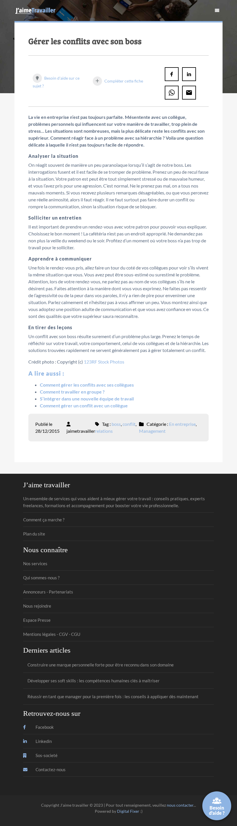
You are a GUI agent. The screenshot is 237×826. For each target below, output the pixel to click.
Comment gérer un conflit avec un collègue (84, 405)
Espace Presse (37, 620)
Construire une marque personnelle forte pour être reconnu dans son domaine (100, 664)
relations (104, 431)
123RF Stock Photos (104, 361)
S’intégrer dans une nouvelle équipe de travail (87, 398)
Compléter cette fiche (123, 80)
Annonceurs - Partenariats (48, 591)
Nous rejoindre (37, 605)
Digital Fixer (128, 811)
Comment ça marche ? (43, 519)
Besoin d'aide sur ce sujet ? (56, 82)
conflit (129, 424)
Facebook (44, 727)
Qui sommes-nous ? (41, 577)
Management (152, 431)
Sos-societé (46, 755)
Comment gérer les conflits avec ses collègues (87, 384)
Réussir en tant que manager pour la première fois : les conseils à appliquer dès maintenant (113, 696)
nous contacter (180, 805)
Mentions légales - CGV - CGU (51, 634)
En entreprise (182, 424)
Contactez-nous (50, 769)
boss (116, 424)
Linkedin (43, 741)
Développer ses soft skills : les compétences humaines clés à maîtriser (93, 680)
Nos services (35, 563)
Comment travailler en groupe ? (72, 391)
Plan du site (34, 533)
